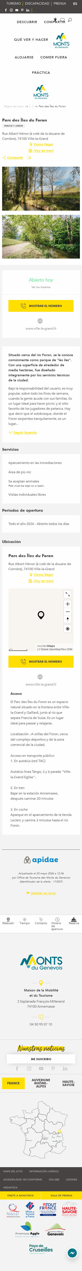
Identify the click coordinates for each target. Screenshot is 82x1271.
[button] (70, 20)
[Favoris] (63, 20)
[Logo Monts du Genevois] (41, 962)
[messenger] (72, 1257)
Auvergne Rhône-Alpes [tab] (41, 1083)
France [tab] (13, 1083)
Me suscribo (41, 1059)
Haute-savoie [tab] (68, 1083)
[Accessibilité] (55, 19)
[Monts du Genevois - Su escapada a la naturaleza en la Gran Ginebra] (61, 40)
